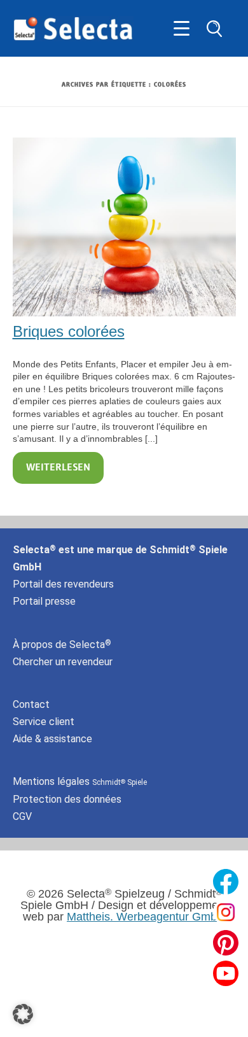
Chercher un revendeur (63, 662)
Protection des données (67, 799)
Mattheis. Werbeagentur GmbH (146, 916)
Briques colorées (69, 331)
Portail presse (44, 601)
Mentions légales (80, 781)
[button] (23, 1014)
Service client (43, 722)
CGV (22, 816)
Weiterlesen (58, 468)
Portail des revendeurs (63, 584)
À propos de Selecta (62, 644)
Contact (31, 704)
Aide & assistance (52, 739)
